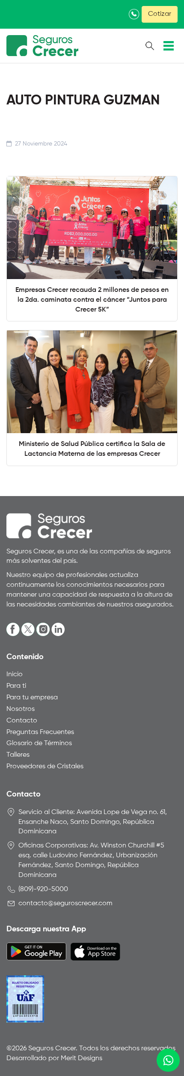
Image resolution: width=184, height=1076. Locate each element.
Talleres (18, 755)
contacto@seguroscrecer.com (65, 903)
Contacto (21, 720)
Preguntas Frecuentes (40, 732)
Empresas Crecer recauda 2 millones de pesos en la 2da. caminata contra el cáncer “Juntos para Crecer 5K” (92, 300)
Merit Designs (81, 1058)
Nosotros (20, 709)
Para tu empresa (32, 697)
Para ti (16, 686)
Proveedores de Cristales (44, 766)
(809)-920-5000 (43, 889)
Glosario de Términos (39, 743)
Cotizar (159, 14)
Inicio (14, 674)
